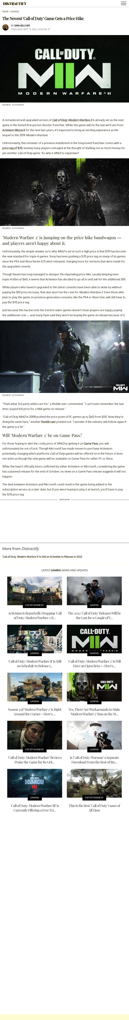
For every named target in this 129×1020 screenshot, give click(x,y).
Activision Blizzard (13, 130)
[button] (124, 4)
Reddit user (48, 421)
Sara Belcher (22, 25)
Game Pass (91, 443)
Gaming (15, 11)
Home (5, 11)
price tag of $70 (12, 148)
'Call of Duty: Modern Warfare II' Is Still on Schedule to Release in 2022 (42, 556)
